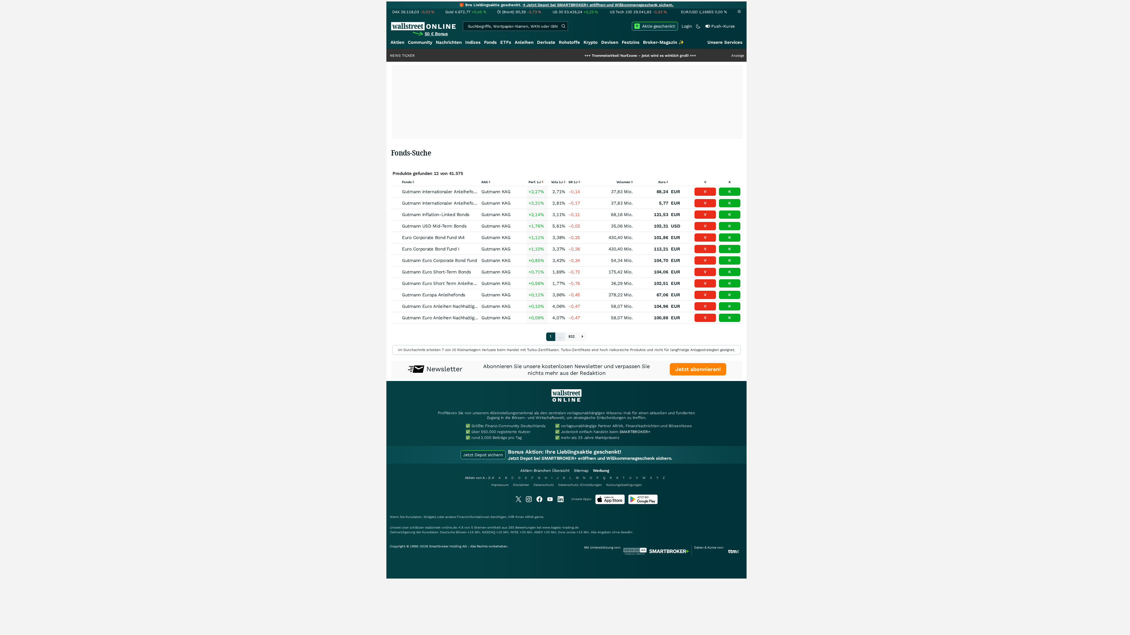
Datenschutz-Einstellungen (580, 485)
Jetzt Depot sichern (483, 454)
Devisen (609, 42)
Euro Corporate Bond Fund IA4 (433, 237)
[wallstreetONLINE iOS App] (610, 503)
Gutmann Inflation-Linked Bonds (435, 214)
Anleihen (524, 42)
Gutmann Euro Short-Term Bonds (436, 272)
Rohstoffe (569, 42)
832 (572, 337)
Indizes (473, 42)
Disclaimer (521, 485)
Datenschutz (544, 485)
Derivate (546, 42)
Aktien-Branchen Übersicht (544, 470)
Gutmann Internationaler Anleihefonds (441, 191)
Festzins (630, 42)
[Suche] (563, 26)
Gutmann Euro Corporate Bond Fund (439, 260)
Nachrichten (449, 42)
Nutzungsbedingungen (624, 485)
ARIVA (529, 517)
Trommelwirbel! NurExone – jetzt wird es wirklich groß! (611, 56)
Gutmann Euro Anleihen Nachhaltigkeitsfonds (449, 306)
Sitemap (581, 470)
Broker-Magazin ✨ (663, 42)
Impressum (499, 485)
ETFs (505, 42)
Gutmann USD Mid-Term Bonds (434, 226)
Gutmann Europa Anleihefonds (433, 295)
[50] (582, 336)
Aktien (397, 42)
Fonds (490, 42)
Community (420, 42)
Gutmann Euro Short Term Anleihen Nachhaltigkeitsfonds (461, 283)
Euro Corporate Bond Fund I (430, 249)
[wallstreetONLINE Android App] (643, 503)
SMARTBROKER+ (634, 432)
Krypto (591, 42)
